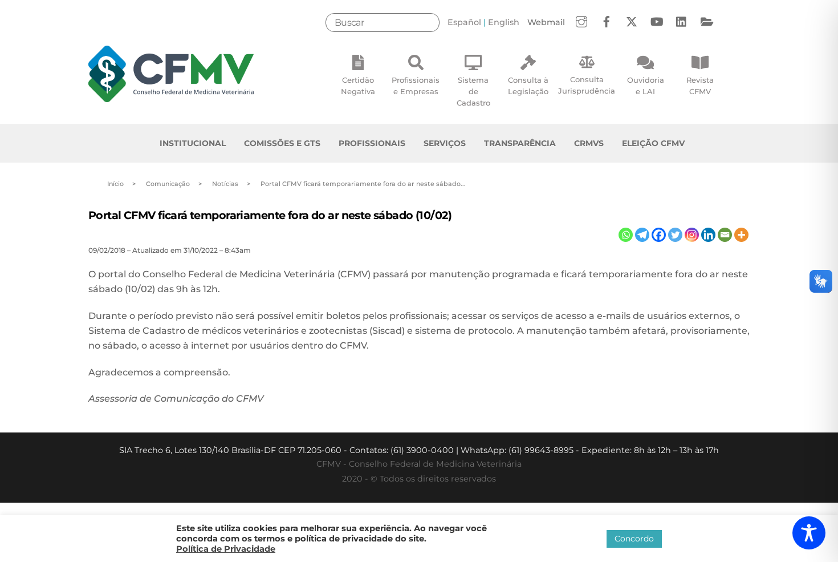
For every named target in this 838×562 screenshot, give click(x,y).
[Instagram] (692, 235)
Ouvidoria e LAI (645, 85)
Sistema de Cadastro (473, 91)
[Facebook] (659, 235)
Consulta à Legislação (528, 85)
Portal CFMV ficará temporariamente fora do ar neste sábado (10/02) (269, 215)
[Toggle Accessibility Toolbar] (809, 533)
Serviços (445, 143)
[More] (741, 235)
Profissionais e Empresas (416, 85)
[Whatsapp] (626, 235)
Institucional (193, 143)
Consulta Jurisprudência (586, 85)
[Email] (725, 235)
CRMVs (589, 143)
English (503, 22)
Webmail (546, 22)
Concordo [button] (634, 538)
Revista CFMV (700, 85)
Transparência (520, 143)
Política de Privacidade (225, 549)
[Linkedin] (708, 235)
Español (464, 22)
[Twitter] (675, 235)
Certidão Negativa (358, 85)
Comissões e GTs (282, 143)
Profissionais (372, 143)
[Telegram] (642, 235)
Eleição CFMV (653, 143)
